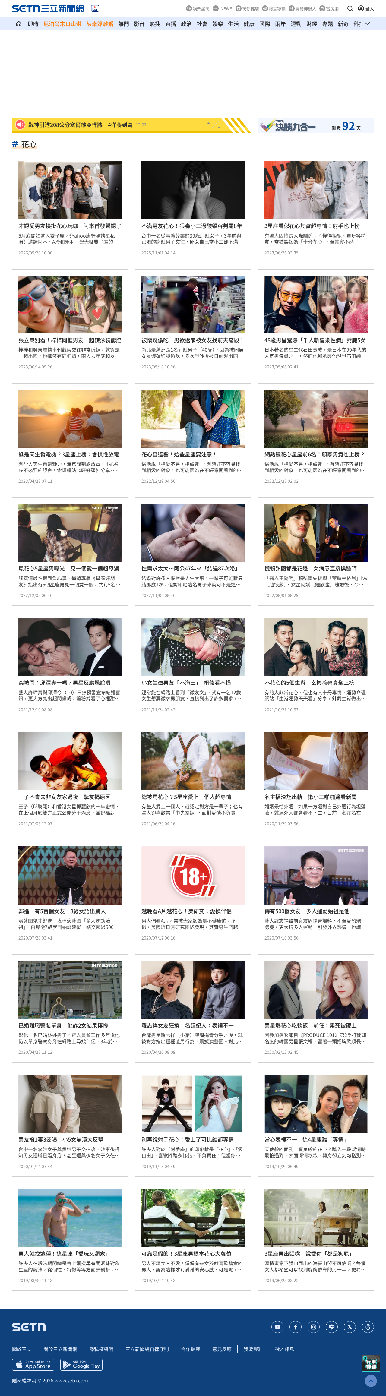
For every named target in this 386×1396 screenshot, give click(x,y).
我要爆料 (253, 1349)
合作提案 (190, 1349)
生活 (233, 23)
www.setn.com (71, 1380)
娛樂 (217, 23)
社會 (202, 23)
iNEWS (226, 8)
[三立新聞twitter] (350, 1327)
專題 (327, 23)
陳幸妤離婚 (99, 23)
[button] (350, 8)
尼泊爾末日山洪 (62, 23)
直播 (170, 23)
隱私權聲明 (101, 1349)
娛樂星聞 (201, 8)
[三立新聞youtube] (277, 1327)
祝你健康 (250, 8)
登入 (369, 8)
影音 (139, 23)
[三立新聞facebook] (295, 1327)
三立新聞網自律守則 (147, 1349)
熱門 (123, 23)
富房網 (332, 8)
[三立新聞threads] (368, 1327)
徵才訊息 (284, 1349)
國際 (264, 23)
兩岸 (280, 23)
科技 (358, 23)
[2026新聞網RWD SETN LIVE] (95, 8)
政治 (186, 23)
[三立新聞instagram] (313, 1327)
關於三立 (21, 1349)
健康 (249, 23)
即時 (33, 23)
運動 (296, 23)
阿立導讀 (277, 8)
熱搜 (155, 23)
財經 (311, 23)
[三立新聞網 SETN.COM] (18, 23)
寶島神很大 (305, 8)
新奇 (343, 23)
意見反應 (222, 1349)
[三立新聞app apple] (33, 1365)
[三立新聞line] (331, 1327)
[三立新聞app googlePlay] (81, 1365)
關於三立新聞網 (60, 1349)
